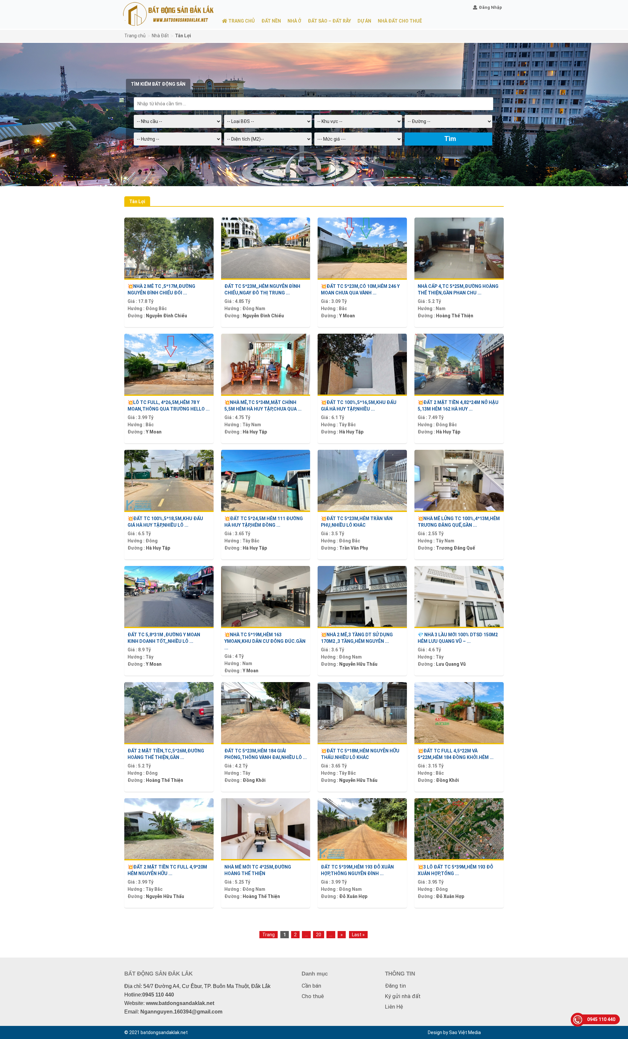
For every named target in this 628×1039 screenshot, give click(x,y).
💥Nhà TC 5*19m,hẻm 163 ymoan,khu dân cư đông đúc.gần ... (264, 641)
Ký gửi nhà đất (403, 996)
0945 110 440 (158, 994)
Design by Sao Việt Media (454, 1032)
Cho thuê (313, 996)
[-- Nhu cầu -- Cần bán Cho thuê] (177, 123)
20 (318, 934)
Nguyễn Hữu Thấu (358, 664)
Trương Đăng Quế (455, 548)
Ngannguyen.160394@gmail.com (181, 1011)
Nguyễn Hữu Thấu (358, 780)
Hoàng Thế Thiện (454, 315)
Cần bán (311, 985)
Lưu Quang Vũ (451, 664)
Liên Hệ (394, 1006)
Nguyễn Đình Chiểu (166, 315)
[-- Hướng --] (177, 141)
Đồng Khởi (254, 780)
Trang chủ (135, 35)
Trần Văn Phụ (353, 548)
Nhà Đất (160, 35)
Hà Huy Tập (255, 431)
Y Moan (347, 315)
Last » (358, 934)
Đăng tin (395, 985)
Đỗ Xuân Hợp (450, 896)
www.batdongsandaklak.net (180, 1003)
